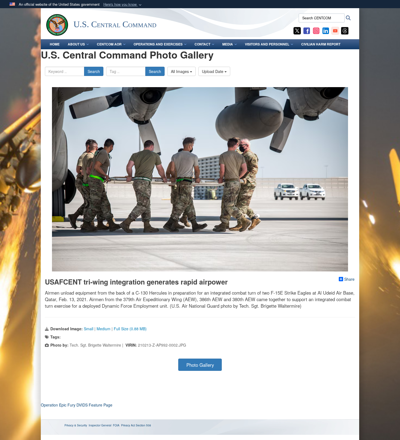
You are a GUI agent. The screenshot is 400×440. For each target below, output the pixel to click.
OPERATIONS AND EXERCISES (158, 44)
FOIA (116, 425)
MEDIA (227, 44)
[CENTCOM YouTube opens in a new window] (335, 30)
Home (55, 44)
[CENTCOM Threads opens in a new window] (344, 30)
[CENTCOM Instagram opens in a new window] (316, 30)
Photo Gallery (200, 365)
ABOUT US (76, 44)
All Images (180, 71)
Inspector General (100, 425)
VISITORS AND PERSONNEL (267, 44)
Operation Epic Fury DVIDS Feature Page (76, 405)
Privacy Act (128, 425)
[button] (123, 4)
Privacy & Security (75, 425)
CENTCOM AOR (109, 44)
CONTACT (202, 44)
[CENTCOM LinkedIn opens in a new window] (325, 30)
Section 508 (143, 425)
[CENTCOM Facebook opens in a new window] (306, 30)
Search (94, 71)
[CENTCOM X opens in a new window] (297, 30)
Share (349, 279)
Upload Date (213, 71)
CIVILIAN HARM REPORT (320, 44)
